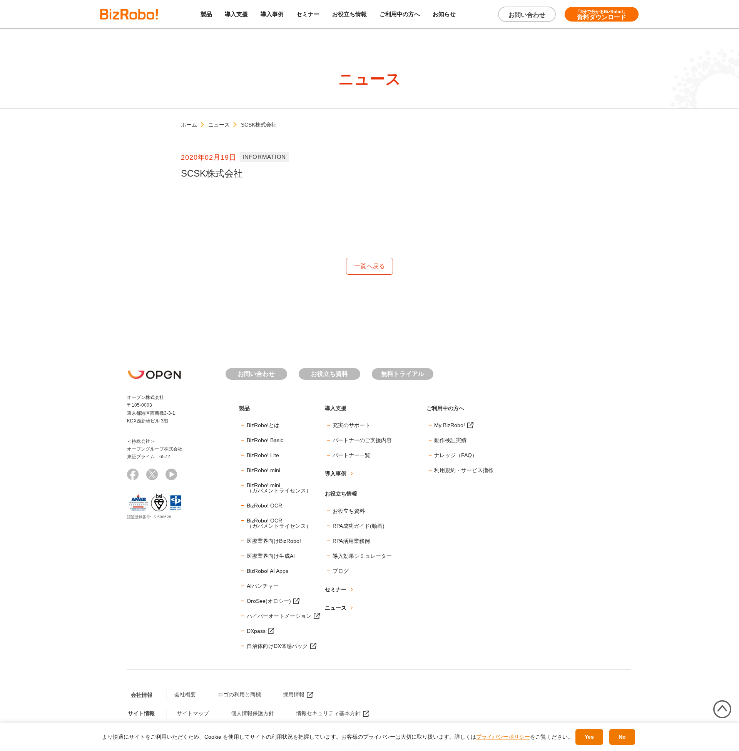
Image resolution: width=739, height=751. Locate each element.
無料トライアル (402, 373)
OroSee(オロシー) (269, 601)
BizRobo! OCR (264, 505)
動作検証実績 (450, 440)
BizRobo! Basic (265, 440)
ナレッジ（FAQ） (455, 455)
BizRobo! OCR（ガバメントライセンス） (279, 523)
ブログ (341, 571)
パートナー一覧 (351, 455)
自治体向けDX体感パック (277, 646)
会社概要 (185, 694)
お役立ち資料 (329, 373)
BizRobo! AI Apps (267, 571)
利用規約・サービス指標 (463, 470)
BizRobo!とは (263, 425)
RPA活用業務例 (351, 541)
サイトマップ (193, 713)
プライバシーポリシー (503, 737)
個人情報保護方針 (252, 713)
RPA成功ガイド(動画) (359, 526)
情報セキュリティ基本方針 (328, 713)
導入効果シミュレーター (362, 556)
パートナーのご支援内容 (362, 440)
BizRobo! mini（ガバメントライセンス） (279, 488)
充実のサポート (351, 425)
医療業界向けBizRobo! (274, 541)
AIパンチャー (263, 586)
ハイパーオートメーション (279, 616)
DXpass (256, 631)
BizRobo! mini (263, 470)
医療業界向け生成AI (271, 556)
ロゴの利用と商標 (239, 694)
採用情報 (293, 694)
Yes (589, 737)
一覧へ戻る (369, 266)
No (622, 737)
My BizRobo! (449, 425)
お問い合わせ (526, 15)
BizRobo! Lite (263, 455)
